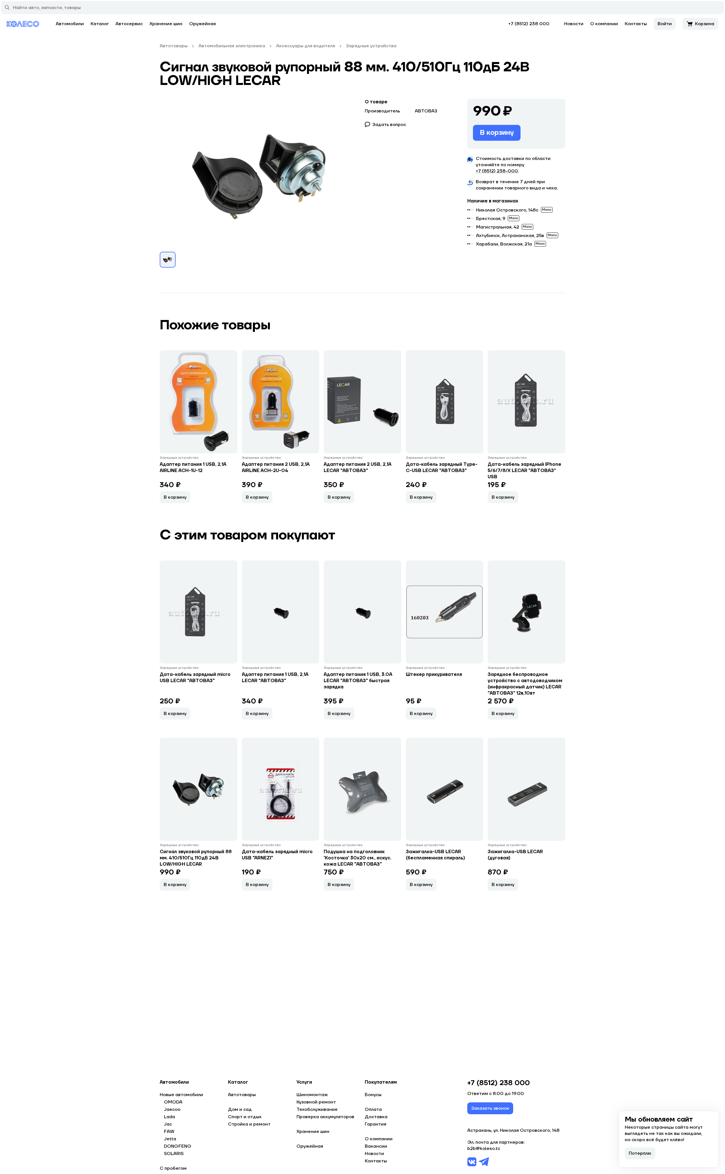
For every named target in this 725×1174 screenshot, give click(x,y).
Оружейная (202, 24)
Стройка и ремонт (249, 1124)
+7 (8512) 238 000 (528, 24)
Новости (573, 24)
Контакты (636, 24)
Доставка (376, 1117)
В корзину (497, 132)
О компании (604, 24)
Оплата (373, 1109)
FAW (169, 1131)
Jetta (170, 1139)
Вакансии (376, 1146)
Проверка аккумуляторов (325, 1117)
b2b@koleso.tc (483, 1148)
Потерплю (640, 1153)
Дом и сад (240, 1109)
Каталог (100, 24)
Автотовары (242, 1095)
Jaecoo (172, 1109)
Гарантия (375, 1124)
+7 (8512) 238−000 (497, 171)
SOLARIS (174, 1153)
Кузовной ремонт (316, 1102)
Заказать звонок (490, 1108)
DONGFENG (177, 1146)
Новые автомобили (181, 1095)
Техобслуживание (317, 1109)
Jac (168, 1124)
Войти (665, 24)
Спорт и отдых (244, 1117)
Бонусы (373, 1095)
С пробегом (173, 1168)
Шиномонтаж (312, 1095)
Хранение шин (166, 24)
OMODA (173, 1102)
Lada (169, 1117)
